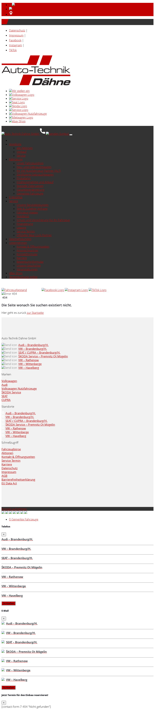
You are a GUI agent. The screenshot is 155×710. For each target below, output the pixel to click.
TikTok (13, 50)
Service (21, 155)
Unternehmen (18, 243)
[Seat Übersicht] (17, 102)
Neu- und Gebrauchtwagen (34, 167)
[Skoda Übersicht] (18, 106)
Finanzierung (25, 224)
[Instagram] (76, 290)
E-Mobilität (15, 197)
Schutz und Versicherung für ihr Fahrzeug (43, 220)
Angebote (15, 144)
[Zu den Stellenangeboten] (19, 91)
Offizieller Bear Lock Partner (34, 235)
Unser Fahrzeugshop (30, 163)
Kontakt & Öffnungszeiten (33, 246)
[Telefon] (17, 5)
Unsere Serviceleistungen (33, 205)
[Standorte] (11, 14)
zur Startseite (35, 313)
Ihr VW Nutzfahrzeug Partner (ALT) (39, 171)
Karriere (22, 258)
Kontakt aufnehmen (14, 509)
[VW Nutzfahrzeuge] (28, 113)
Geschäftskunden (20, 239)
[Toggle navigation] (70, 134)
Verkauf (21, 152)
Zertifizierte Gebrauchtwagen (35, 174)
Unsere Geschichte (29, 265)
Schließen (8, 603)
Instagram (15, 45)
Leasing (21, 227)
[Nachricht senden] (57, 134)
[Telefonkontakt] (34, 290)
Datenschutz (17, 30)
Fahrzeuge (15, 159)
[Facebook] (53, 290)
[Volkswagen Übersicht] (21, 94)
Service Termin (26, 231)
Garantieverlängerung (30, 189)
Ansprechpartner (27, 250)
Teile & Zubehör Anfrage (32, 208)
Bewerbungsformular (30, 262)
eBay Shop (15, 273)
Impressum (16, 35)
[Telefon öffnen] (43, 134)
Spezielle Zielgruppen (30, 186)
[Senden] (16, 9)
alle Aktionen (25, 148)
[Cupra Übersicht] (18, 110)
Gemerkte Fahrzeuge (30, 193)
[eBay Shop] (17, 121)
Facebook (15, 40)
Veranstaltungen (27, 269)
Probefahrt (24, 178)
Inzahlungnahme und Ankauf (35, 182)
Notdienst (23, 216)
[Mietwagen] (21, 117)
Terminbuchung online (23, 277)
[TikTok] (97, 290)
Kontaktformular (27, 254)
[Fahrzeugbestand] (14, 290)
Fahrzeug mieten (27, 212)
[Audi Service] (18, 98)
